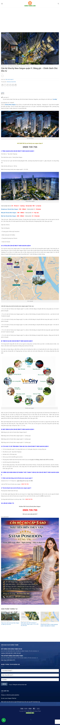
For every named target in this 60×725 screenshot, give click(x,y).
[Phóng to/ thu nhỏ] (5, 716)
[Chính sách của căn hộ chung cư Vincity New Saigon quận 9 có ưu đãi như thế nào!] (30, 616)
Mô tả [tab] (2, 93)
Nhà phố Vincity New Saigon (8, 212)
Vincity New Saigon (10, 104)
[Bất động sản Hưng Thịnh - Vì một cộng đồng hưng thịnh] (30, 3)
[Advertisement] (30, 18)
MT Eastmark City (35, 701)
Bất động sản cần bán (13, 65)
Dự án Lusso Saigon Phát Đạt (8, 698)
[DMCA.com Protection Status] (30, 712)
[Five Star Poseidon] (30, 561)
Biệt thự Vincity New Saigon (8, 216)
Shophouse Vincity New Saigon (9, 209)
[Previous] (1, 625)
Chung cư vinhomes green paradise (10, 695)
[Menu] (2, 3)
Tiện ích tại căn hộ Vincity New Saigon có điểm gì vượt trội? (10, 623)
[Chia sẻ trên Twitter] (8, 85)
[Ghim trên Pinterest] (13, 85)
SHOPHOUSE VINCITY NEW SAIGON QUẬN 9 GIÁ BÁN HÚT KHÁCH (49, 625)
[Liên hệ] (3, 720)
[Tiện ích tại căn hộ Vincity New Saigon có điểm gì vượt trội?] (10, 616)
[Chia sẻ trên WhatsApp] (2, 85)
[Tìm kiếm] (58, 3)
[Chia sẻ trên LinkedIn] (15, 85)
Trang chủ (3, 65)
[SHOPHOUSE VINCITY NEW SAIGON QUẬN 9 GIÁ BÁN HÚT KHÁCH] (50, 617)
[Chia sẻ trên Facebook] (5, 85)
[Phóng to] (3, 62)
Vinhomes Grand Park (11, 81)
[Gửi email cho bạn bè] (10, 85)
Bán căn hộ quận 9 (25, 65)
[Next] (59, 625)
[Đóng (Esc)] (1, 716)
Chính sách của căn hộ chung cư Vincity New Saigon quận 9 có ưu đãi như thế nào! (29, 624)
